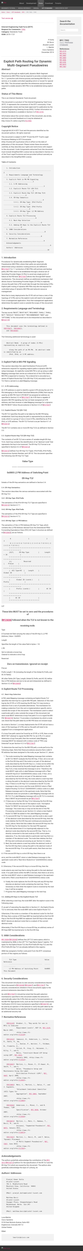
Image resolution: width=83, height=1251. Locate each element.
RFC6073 (8, 718)
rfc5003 (21, 1101)
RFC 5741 (40, 112)
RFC (23, 12)
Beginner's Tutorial (8, 8)
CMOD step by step (61, 8)
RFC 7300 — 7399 (31, 12)
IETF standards (47, 8)
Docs (41, 3)
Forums (58, 3)
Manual (36, 8)
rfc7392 (28, 121)
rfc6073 (21, 1132)
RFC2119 (5, 320)
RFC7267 (5, 269)
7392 (23, 29)
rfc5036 (21, 1116)
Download (49, 3)
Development (31, 3)
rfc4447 (21, 1080)
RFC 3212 (18, 1055)
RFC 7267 (63, 67)
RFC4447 (18, 328)
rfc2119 (21, 1035)
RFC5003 (7, 533)
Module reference (24, 8)
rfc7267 (21, 1148)
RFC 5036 (5, 940)
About (21, 3)
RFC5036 (14, 331)
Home (3, 12)
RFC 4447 (63, 55)
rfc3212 (21, 1060)
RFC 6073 (63, 64)
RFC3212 (5, 424)
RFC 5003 (32, 1094)
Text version (6, 18)
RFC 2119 (46, 1028)
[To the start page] (6, 1248)
